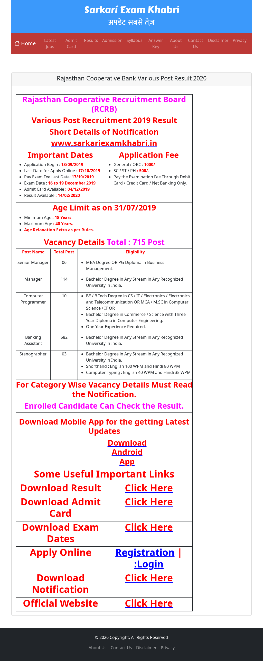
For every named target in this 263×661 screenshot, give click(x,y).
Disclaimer (218, 40)
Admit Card (71, 43)
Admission (112, 40)
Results (91, 40)
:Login (149, 563)
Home (28, 43)
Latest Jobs (50, 43)
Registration (145, 552)
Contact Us (195, 43)
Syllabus (135, 40)
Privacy (240, 40)
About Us (176, 43)
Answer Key (155, 43)
